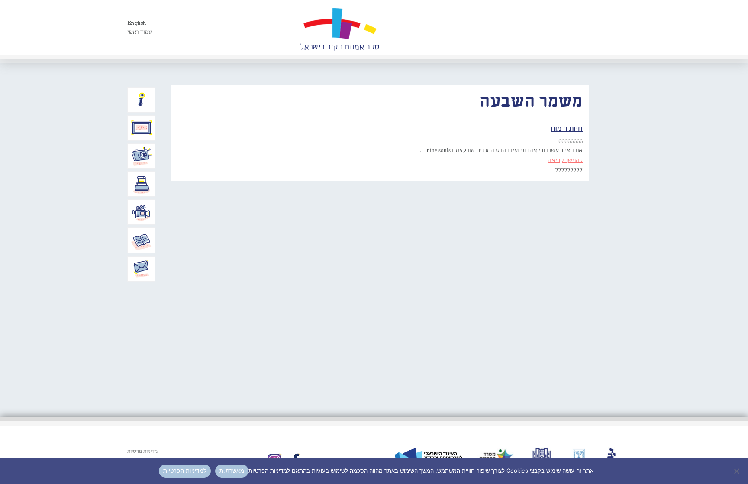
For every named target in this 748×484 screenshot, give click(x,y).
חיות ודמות (567, 129)
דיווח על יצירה (142, 156)
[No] (737, 471)
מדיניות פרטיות (142, 451)
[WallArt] (339, 27)
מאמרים (142, 240)
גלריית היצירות (142, 128)
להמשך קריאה (565, 160)
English (136, 23)
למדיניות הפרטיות (184, 470)
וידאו (142, 212)
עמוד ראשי (139, 32)
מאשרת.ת (231, 470)
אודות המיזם (142, 100)
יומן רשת (142, 184)
